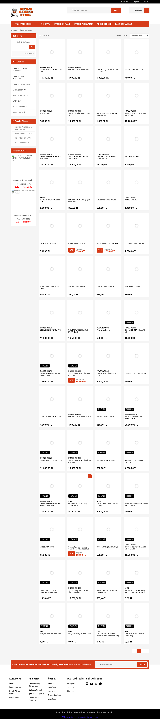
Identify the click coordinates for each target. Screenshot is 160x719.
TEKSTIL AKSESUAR (20, 107)
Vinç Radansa (45, 113)
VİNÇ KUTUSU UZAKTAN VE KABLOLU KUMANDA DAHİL (135, 591)
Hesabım (51, 683)
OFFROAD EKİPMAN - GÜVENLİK (20, 70)
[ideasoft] (67, 717)
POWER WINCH (46, 68)
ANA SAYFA (45, 24)
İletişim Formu (15, 687)
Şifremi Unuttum (54, 695)
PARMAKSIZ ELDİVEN (132, 287)
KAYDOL (142, 665)
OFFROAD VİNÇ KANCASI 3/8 (135, 373)
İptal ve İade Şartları (36, 694)
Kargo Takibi (14, 698)
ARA (116, 10)
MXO (127, 588)
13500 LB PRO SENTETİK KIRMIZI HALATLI (133, 418)
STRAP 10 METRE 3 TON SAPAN (108, 243)
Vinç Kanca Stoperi (103, 330)
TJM (98, 631)
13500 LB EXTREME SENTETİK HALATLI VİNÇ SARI (51, 504)
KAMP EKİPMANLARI (123, 24)
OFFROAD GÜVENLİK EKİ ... (23, 180)
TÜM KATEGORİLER (23, 24)
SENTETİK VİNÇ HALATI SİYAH (51, 417)
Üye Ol (145, 2)
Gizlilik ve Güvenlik (36, 690)
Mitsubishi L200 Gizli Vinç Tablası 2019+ (77, 504)
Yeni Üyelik (52, 687)
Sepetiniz (52, 699)
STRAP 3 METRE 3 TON (48, 243)
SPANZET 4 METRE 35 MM (106, 417)
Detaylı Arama (29, 53)
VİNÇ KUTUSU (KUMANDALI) (50, 634)
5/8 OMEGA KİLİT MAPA (105, 287)
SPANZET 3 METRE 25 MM (134, 70)
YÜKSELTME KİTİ (19, 112)
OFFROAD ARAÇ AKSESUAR (19, 78)
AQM (70, 501)
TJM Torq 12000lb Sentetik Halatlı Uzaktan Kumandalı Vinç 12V (108, 636)
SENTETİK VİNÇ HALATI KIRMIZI (79, 417)
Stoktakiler (45, 36)
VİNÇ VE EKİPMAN (104, 24)
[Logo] (21, 12)
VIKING (43, 198)
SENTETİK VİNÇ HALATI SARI (78, 70)
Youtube (70, 687)
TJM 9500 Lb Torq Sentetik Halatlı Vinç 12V (134, 635)
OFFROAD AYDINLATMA (83, 24)
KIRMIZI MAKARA (131, 200)
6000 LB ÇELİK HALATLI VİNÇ (50, 330)
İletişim (12, 683)
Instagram (71, 683)
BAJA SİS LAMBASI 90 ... (23, 215)
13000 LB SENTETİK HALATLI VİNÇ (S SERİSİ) (78, 591)
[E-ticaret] (79, 717)
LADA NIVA (17, 101)
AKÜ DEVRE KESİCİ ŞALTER (106, 200)
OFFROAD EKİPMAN (62, 24)
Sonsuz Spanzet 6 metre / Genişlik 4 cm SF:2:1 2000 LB (78, 548)
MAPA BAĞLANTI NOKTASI (106, 460)
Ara (32, 47)
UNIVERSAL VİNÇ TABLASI (134, 243)
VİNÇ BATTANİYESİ (132, 156)
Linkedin (70, 691)
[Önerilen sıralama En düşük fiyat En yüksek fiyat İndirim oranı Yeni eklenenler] (139, 35)
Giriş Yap (135, 2)
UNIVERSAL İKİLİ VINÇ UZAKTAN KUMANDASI (48, 591)
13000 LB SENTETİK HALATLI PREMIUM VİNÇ (107, 157)
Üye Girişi (51, 691)
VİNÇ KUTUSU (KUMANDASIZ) (79, 634)
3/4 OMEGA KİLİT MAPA (77, 287)
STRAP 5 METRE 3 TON (76, 243)
